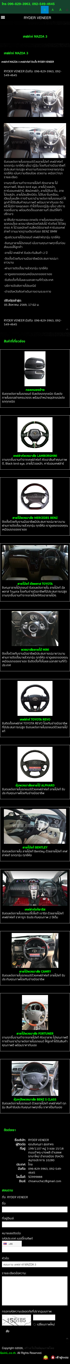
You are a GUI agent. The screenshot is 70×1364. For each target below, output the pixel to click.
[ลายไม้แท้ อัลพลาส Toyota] (35, 562)
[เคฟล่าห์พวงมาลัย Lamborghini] (35, 434)
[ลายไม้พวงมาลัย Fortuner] (35, 1012)
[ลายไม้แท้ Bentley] (35, 826)
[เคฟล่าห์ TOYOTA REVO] (35, 698)
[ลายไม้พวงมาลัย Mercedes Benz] (35, 496)
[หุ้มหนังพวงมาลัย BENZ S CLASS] (35, 1078)
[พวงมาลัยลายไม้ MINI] (35, 628)
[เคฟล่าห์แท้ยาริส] (35, 888)
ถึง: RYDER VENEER (15, 1197)
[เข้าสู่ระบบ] (67, 10)
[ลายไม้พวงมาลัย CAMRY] (35, 950)
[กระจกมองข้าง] (35, 368)
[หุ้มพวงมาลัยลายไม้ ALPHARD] (35, 764)
